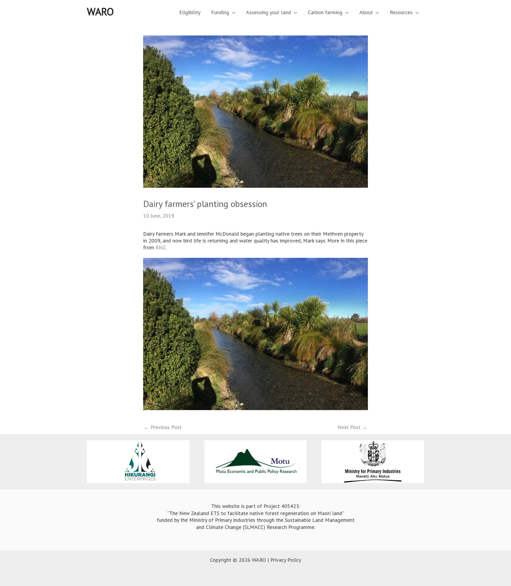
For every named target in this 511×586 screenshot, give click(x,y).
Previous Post (163, 427)
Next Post (352, 427)
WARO (100, 11)
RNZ (161, 247)
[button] (232, 12)
